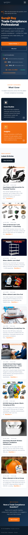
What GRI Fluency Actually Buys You (14, 328)
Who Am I (14, 48)
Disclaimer (10, 532)
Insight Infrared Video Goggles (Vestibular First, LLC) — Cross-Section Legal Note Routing (12, 365)
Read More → (9, 198)
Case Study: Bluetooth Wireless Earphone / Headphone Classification (12, 442)
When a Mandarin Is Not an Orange (13, 478)
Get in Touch (14, 519)
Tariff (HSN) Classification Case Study (13, 167)
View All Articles (7, 160)
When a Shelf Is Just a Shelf (11, 260)
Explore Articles (13, 43)
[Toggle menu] (25, 2)
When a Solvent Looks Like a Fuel (13, 294)
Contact (16, 532)
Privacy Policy (4, 532)
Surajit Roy (7, 528)
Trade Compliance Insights (10, 308)
